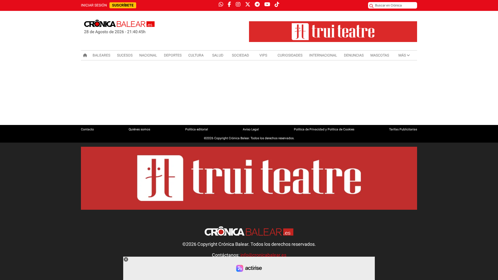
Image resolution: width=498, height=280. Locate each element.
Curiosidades (290, 55)
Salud (217, 55)
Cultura (196, 55)
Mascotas (379, 55)
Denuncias (354, 55)
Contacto (87, 129)
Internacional (323, 55)
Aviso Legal (251, 129)
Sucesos (125, 55)
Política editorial (196, 129)
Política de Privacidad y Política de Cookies (324, 129)
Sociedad (240, 55)
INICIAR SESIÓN (94, 5)
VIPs (263, 55)
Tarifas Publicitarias (403, 129)
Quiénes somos (139, 129)
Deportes (173, 55)
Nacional (148, 55)
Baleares (101, 55)
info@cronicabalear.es (263, 255)
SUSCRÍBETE (123, 5)
